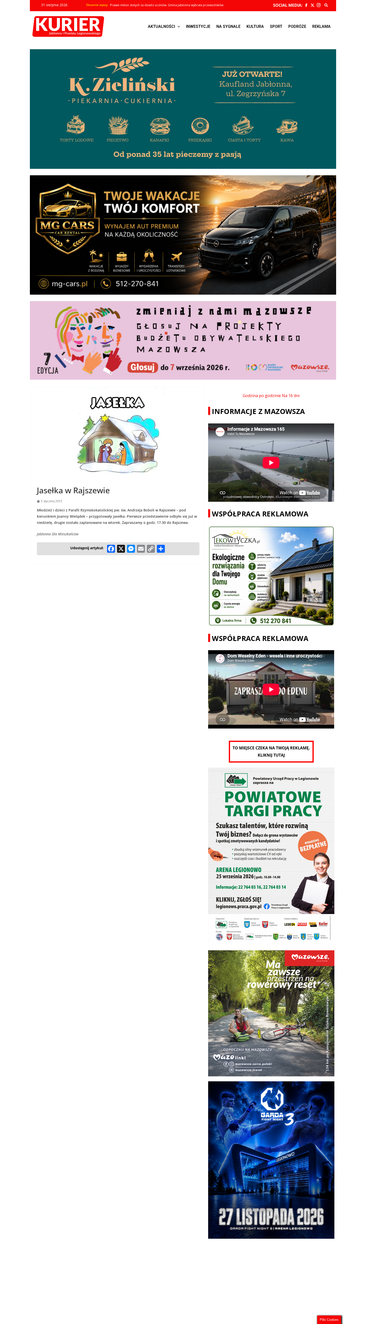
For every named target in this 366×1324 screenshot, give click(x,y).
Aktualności (161, 26)
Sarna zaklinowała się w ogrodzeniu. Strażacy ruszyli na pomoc (154, 5)
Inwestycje (198, 26)
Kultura (255, 26)
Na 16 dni (291, 395)
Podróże (297, 26)
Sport (276, 26)
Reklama (321, 26)
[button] (164, 27)
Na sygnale (228, 26)
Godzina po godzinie (262, 395)
